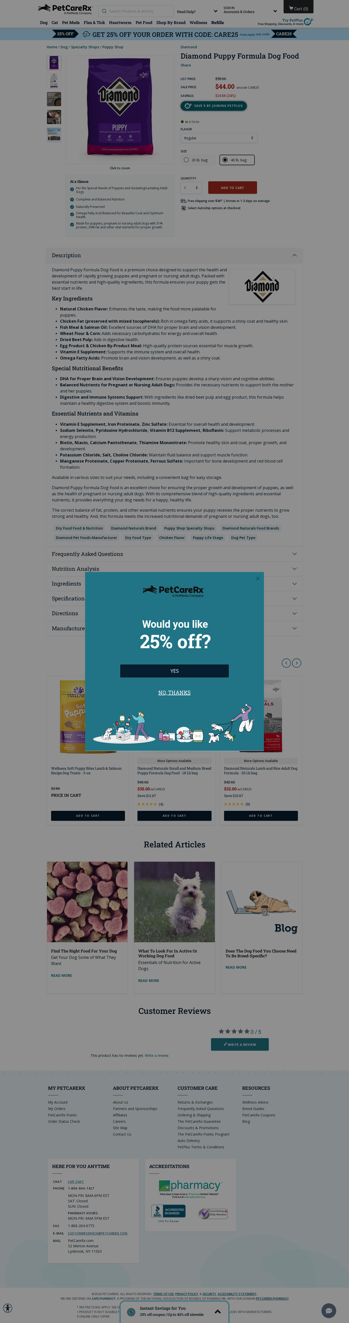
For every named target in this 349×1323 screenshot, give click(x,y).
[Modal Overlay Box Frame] (174, 661)
